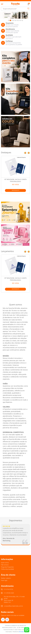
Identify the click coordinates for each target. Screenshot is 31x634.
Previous (25, 153)
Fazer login (4, 580)
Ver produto (15, 190)
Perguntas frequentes (7, 567)
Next (28, 153)
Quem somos (5, 562)
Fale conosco (5, 565)
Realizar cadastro (6, 578)
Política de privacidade (7, 569)
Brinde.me (22, 631)
